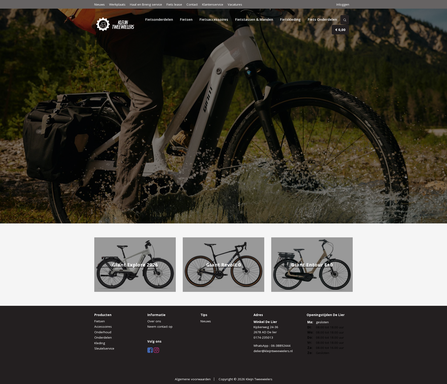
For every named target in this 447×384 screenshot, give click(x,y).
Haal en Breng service (146, 4)
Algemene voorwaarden (193, 379)
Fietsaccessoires (214, 19)
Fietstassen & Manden (254, 19)
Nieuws (99, 4)
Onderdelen (103, 337)
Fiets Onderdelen (322, 19)
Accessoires (103, 326)
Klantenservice (212, 4)
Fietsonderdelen (159, 19)
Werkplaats (117, 4)
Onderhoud (102, 332)
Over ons (154, 321)
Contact (192, 4)
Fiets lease (174, 4)
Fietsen (186, 19)
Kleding (99, 343)
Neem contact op (160, 326)
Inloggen (342, 4)
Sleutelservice (104, 348)
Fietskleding (290, 19)
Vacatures (235, 4)
